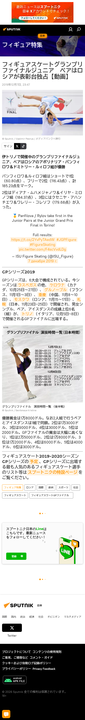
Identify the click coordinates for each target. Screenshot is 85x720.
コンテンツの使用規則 (47, 652)
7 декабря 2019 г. (42, 261)
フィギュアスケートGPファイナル (51, 495)
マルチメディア (72, 616)
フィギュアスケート (15, 495)
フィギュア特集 (12, 487)
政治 (22, 616)
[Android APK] (15, 680)
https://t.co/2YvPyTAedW (32, 239)
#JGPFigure (66, 239)
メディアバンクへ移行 (48, 138)
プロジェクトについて (16, 652)
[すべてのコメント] (6, 714)
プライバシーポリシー (16, 669)
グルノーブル (55, 289)
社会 (75, 487)
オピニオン (53, 616)
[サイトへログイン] (70, 29)
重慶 (42, 294)
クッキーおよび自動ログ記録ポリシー (26, 663)
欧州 (50, 487)
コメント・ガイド (41, 657)
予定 (34, 462)
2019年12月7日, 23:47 (16, 84)
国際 (41, 487)
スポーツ (63, 487)
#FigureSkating (42, 244)
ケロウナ (57, 285)
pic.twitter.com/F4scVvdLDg (42, 249)
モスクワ (21, 299)
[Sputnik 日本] (12, 31)
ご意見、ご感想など (15, 657)
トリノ (27, 314)
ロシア (30, 487)
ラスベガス (27, 285)
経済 (31, 616)
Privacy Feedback (44, 669)
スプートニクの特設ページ (52, 472)
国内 (13, 616)
